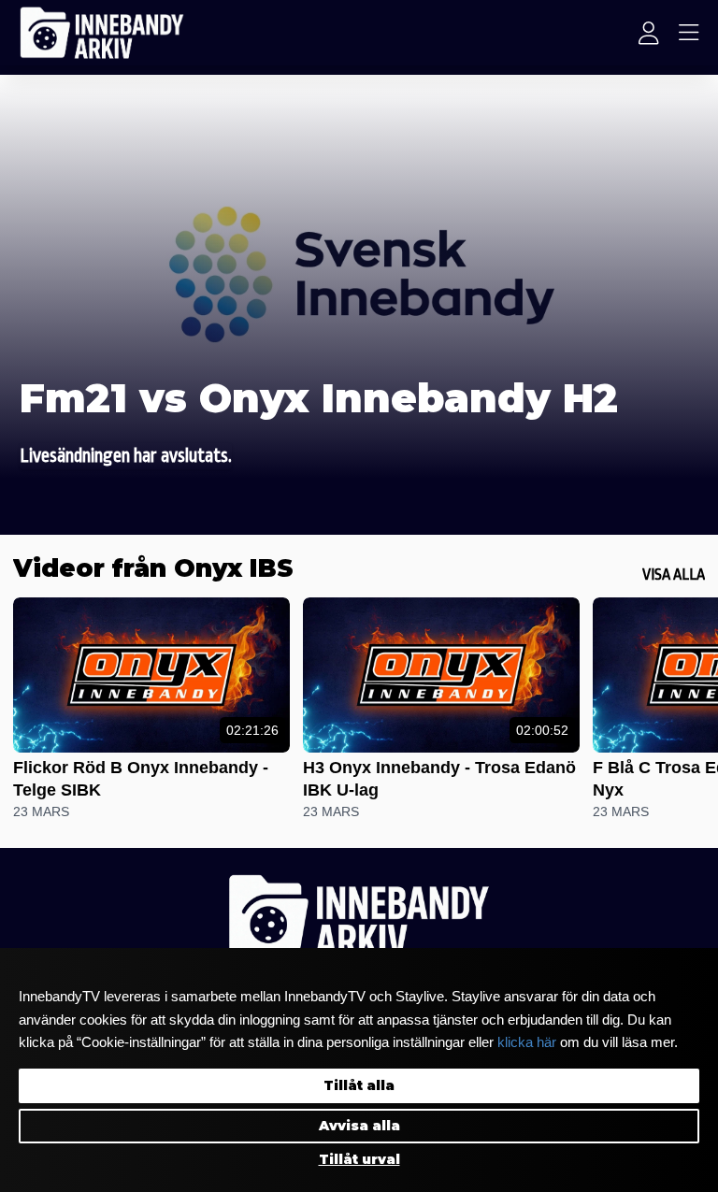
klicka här (526, 1042)
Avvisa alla (359, 1125)
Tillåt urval (359, 1159)
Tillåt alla (359, 1085)
